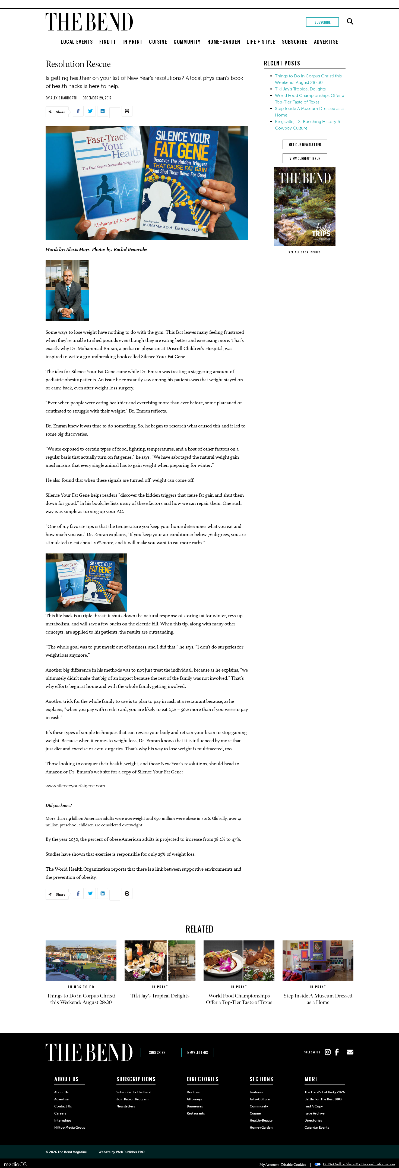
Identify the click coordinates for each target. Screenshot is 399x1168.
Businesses (195, 1106)
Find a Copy (314, 1106)
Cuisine (158, 41)
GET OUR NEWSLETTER (305, 144)
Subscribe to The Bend (133, 1092)
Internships (62, 1120)
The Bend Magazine (72, 1152)
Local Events (77, 41)
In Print (132, 41)
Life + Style (261, 41)
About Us (61, 1092)
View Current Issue (305, 158)
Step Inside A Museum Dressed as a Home (318, 999)
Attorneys (194, 1099)
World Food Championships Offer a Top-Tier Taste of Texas (239, 999)
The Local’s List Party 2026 (325, 1092)
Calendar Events (317, 1127)
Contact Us (63, 1106)
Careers (60, 1113)
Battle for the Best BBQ (323, 1099)
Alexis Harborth (63, 97)
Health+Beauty (261, 1120)
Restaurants (196, 1113)
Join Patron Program (132, 1099)
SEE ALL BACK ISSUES (305, 252)
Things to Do (81, 986)
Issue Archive (315, 1113)
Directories (313, 1120)
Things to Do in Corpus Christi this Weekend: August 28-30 (81, 999)
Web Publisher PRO (130, 1152)
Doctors (193, 1092)
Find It (107, 41)
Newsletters (197, 1052)
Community (187, 41)
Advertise (326, 41)
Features (256, 1092)
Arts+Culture (260, 1099)
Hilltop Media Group (69, 1127)
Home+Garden (223, 41)
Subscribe (323, 22)
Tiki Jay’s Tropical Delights (300, 89)
